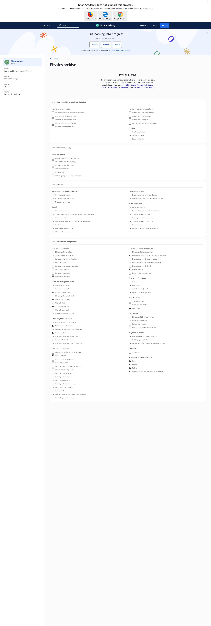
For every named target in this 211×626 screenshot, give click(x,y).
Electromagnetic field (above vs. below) (145, 259)
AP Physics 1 (113, 87)
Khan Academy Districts (118, 50)
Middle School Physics (134, 85)
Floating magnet (60, 262)
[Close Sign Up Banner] (207, 33)
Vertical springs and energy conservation (69, 176)
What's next (136, 308)
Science (56, 59)
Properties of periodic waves (64, 198)
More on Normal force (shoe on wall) (144, 123)
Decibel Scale (59, 225)
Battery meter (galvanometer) (65, 359)
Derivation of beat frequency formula (145, 228)
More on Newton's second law (65, 123)
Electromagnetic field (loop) (141, 266)
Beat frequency (137, 225)
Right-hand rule (137, 269)
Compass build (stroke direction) (66, 259)
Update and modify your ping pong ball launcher (148, 343)
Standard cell (59, 391)
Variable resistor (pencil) (140, 289)
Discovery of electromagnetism (142, 252)
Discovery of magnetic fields (64, 296)
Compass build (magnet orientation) (67, 266)
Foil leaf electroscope (139, 324)
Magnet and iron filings (63, 299)
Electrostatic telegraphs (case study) (144, 327)
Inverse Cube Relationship (64, 340)
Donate (143, 25)
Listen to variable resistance (141, 292)
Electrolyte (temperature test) (65, 384)
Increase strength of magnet (64, 313)
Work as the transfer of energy (65, 162)
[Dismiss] (207, 2)
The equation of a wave (63, 202)
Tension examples (138, 135)
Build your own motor (139, 305)
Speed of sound (60, 218)
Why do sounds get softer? (64, 228)
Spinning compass (138, 301)
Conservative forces (62, 169)
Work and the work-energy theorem (67, 158)
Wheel (134, 364)
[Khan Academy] (105, 25)
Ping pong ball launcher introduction (144, 336)
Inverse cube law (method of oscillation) (68, 343)
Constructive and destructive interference (146, 211)
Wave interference (138, 207)
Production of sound (62, 211)
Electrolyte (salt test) (62, 377)
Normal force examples (140, 119)
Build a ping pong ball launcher (142, 340)
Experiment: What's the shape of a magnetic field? (149, 255)
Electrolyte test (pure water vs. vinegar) (68, 366)
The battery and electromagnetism (66, 398)
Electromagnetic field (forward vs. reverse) (146, 262)
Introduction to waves (62, 195)
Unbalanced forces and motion (65, 119)
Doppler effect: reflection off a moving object (147, 198)
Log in (154, 25)
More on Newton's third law (64, 127)
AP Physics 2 (124, 87)
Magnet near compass (62, 285)
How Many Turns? (61, 363)
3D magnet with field (62, 306)
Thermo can (136, 352)
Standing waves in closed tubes (142, 221)
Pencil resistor (137, 285)
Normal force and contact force (143, 112)
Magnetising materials (62, 276)
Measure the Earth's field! (63, 326)
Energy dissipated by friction (64, 165)
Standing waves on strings (141, 214)
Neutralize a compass (62, 269)
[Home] (51, 59)
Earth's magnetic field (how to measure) (68, 329)
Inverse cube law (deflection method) (67, 336)
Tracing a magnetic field (63, 289)
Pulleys (134, 368)
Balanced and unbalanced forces (66, 116)
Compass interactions (62, 273)
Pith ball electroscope (139, 320)
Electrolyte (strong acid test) (64, 373)
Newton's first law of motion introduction (69, 112)
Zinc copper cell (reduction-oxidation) (68, 352)
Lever (134, 361)
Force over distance (61, 333)
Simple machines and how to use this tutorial (147, 371)
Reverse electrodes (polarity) (64, 370)
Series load (135, 282)
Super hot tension (138, 139)
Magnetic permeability (62, 310)
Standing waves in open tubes (142, 218)
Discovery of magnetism (63, 252)
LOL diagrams (59, 172)
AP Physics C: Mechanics (144, 87)
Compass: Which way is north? (65, 255)
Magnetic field (60, 303)
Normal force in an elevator (141, 116)
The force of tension (139, 132)
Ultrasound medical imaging (64, 232)
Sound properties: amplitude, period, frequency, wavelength (75, 214)
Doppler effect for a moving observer (144, 195)
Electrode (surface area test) (64, 387)
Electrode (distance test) (63, 380)
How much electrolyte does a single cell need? (70, 394)
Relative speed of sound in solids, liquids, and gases (72, 221)
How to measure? (61, 356)
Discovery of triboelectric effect (143, 317)
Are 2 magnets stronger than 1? (65, 322)
